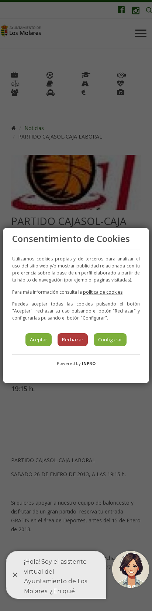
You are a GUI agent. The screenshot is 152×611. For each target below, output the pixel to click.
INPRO (89, 363)
